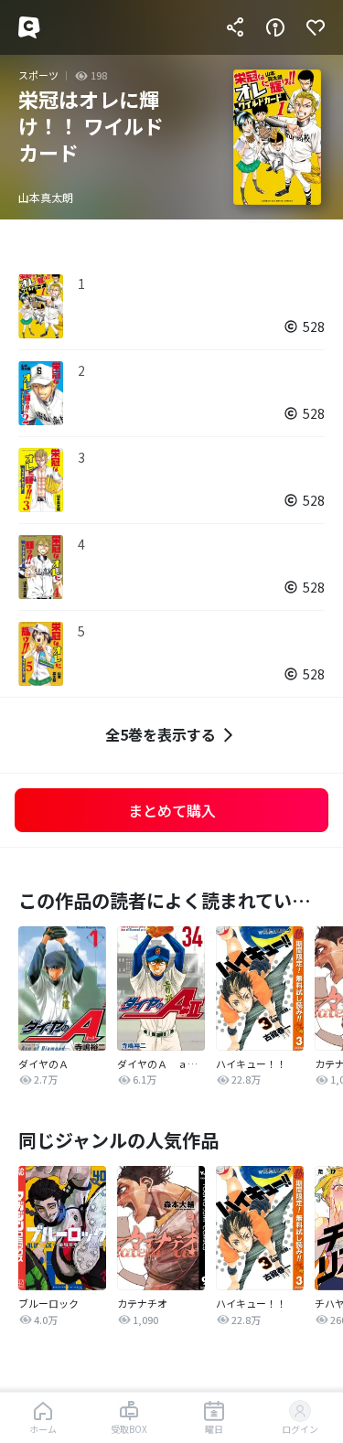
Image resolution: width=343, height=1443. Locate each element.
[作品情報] (275, 27)
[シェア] (235, 27)
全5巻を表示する (160, 734)
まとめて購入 (172, 810)
